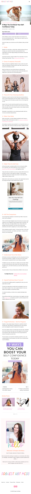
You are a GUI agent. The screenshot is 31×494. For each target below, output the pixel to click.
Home (22, 482)
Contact (7, 482)
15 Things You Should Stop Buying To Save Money (23, 389)
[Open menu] (29, 1)
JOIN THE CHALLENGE (15, 208)
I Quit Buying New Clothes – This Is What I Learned (7, 389)
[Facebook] (14, 486)
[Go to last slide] (3, 406)
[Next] (27, 406)
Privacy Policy (12, 482)
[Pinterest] (16, 486)
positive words (7, 297)
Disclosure (18, 482)
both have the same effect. (19, 58)
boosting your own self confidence (9, 169)
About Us (3, 482)
